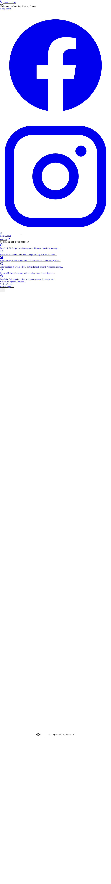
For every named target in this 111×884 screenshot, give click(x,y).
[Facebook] (55, 120)
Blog (2, 9)
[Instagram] (55, 231)
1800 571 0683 (9, 2)
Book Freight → (7, 286)
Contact (9, 284)
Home (2, 236)
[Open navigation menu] (2, 290)
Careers (8, 9)
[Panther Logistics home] (11, 233)
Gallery (3, 284)
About (8, 236)
